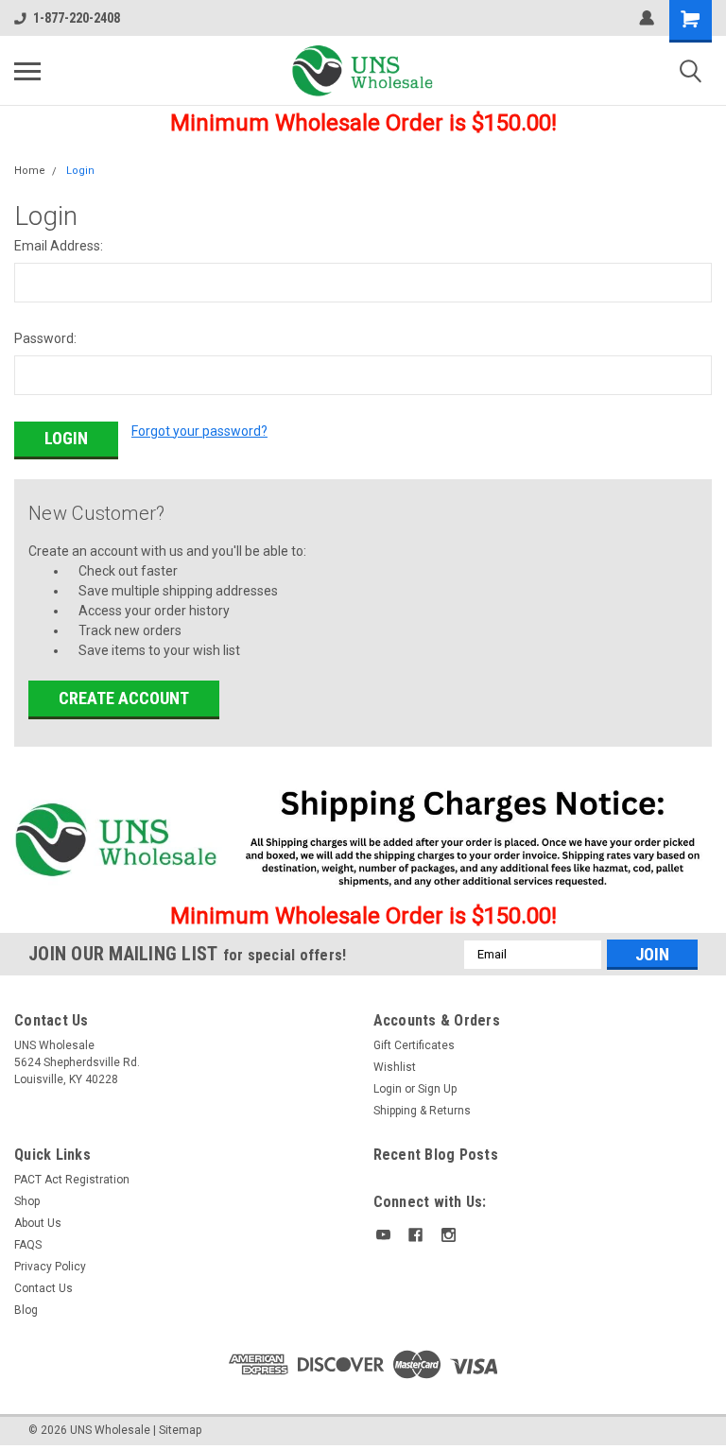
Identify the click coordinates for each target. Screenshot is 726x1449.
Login (80, 170)
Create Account (124, 698)
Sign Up (437, 1088)
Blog (26, 1310)
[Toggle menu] (27, 71)
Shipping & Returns (422, 1110)
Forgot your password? (199, 431)
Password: (45, 338)
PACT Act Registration (72, 1179)
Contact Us (43, 1288)
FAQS (28, 1244)
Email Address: (58, 245)
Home (29, 170)
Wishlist (394, 1067)
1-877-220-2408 (76, 18)
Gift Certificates (414, 1045)
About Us (37, 1223)
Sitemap (180, 1430)
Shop (27, 1201)
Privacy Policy (50, 1266)
